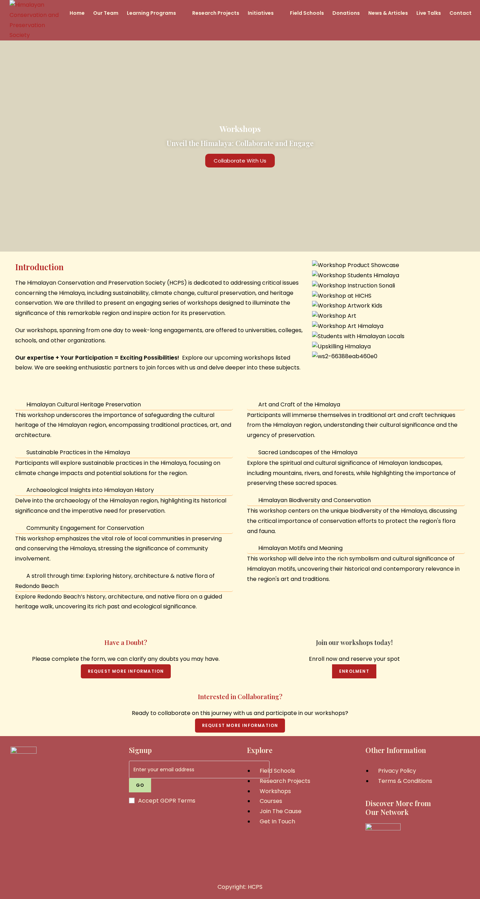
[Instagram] (62, 834)
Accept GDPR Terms (166, 801)
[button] (388, 367)
